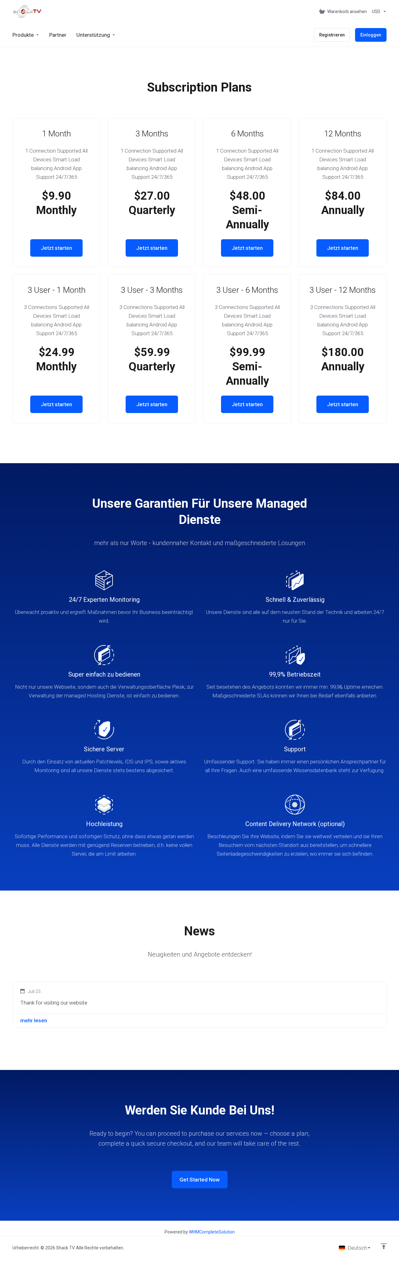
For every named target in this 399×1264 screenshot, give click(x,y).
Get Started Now (200, 1179)
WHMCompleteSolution (212, 1231)
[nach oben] (384, 1246)
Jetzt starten (56, 248)
